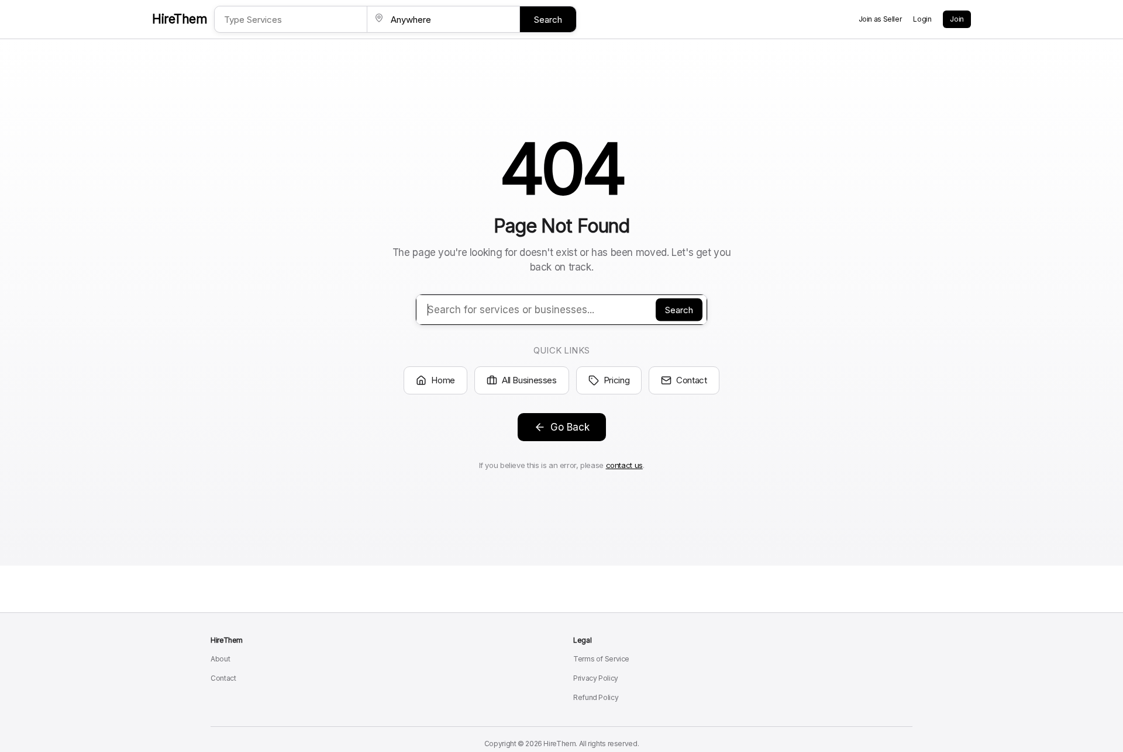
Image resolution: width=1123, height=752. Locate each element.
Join (957, 19)
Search (548, 19)
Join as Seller (880, 19)
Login (922, 19)
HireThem (179, 19)
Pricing (616, 380)
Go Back (570, 427)
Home (443, 380)
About (220, 658)
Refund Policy (595, 697)
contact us (624, 465)
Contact (691, 380)
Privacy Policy (595, 678)
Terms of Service (601, 658)
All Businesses (529, 380)
